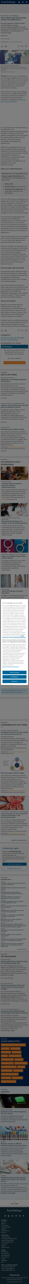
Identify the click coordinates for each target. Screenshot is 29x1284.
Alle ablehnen (14, 677)
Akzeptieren (14, 681)
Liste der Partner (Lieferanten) (10, 667)
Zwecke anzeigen (14, 672)
